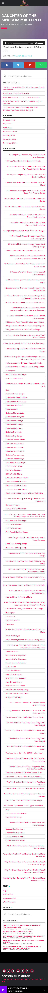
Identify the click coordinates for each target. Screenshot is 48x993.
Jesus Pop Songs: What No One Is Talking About (25, 639)
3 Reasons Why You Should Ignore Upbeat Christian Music (27, 273)
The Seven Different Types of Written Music (24, 776)
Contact (39, 979)
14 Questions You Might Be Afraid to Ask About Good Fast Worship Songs (25, 191)
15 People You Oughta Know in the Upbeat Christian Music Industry (27, 223)
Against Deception (23, 56)
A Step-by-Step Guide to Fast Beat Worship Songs (23, 343)
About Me (19, 979)
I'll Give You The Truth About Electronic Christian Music (25, 630)
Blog (7, 390)
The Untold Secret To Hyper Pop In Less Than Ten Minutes (24, 795)
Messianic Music (12, 651)
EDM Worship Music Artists (17, 478)
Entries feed (8, 894)
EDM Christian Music (14, 466)
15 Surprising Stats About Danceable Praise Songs (23, 230)
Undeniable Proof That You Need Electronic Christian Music (27, 823)
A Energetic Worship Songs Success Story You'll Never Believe (25, 336)
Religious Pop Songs (14, 697)
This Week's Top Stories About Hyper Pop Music (23, 806)
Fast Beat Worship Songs (16, 520)
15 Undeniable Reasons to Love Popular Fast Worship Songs (26, 245)
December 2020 (9, 139)
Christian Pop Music (14, 432)
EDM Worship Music (14, 470)
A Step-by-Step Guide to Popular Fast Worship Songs (26, 349)
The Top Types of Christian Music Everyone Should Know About (22, 926)
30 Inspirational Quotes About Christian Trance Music (26, 281)
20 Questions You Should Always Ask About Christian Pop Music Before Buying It (27, 257)
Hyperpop (10, 624)
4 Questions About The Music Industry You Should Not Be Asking (24, 289)
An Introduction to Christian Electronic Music (24, 363)
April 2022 (7, 127)
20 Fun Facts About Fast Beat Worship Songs (24, 250)
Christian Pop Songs (14, 436)
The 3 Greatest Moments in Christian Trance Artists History (26, 703)
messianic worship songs (16, 663)
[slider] (41, 43)
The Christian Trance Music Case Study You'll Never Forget (27, 739)
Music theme (11, 667)
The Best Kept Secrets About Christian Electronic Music (25, 731)
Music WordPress (13, 670)
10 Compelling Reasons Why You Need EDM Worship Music (27, 155)
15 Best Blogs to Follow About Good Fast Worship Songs (24, 199)
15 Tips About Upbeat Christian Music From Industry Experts (27, 237)
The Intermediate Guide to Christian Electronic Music (26, 747)
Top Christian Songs (14, 817)
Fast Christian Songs (14, 528)
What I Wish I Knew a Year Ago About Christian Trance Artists (26, 847)
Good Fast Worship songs (16, 544)
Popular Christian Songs (15, 686)
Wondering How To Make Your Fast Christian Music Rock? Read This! (24, 879)
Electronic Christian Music (16, 481)
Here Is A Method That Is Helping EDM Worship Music (25, 562)
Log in (5, 890)
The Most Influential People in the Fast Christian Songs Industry (25, 759)
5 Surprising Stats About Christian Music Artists (25, 302)
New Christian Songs (14, 682)
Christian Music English (15, 417)
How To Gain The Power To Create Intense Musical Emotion (27, 591)
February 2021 (9, 135)
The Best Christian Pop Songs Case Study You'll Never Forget (25, 723)
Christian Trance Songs (15, 451)
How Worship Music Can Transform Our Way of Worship (24, 941)
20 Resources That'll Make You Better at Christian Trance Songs (24, 265)
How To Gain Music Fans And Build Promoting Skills (24, 585)
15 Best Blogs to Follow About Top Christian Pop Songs (25, 207)
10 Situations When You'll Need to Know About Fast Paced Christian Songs (26, 167)
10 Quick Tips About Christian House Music (23, 161)
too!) (7, 809)
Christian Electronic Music (16, 401)
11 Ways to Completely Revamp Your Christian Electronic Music (26, 175)
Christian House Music (15, 405)
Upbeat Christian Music (15, 829)
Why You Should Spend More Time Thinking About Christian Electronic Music (25, 871)
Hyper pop (10, 612)
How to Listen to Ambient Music (19, 597)
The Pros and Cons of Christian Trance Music (24, 773)
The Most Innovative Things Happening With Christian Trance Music (27, 767)
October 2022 (9, 120)
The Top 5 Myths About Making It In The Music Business (26, 783)
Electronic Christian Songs (16, 489)
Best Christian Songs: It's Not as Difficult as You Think (25, 385)
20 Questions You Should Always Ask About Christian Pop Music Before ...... (22, 947)
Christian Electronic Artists (16, 398)
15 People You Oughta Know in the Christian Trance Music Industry (27, 215)
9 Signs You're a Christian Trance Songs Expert (25, 326)
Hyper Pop (10, 616)
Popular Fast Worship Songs (17, 689)
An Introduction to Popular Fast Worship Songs (25, 367)
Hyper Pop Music (13, 620)
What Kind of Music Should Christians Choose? (21, 97)
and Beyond (10, 370)
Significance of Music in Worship (16, 93)
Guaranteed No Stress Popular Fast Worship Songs (27, 554)
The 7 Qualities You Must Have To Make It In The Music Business (24, 712)
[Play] (6, 43)
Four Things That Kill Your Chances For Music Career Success (26, 538)
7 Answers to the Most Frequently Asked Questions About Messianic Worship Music (27, 309)
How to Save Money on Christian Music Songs (24, 609)
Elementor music (12, 505)
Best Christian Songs (14, 378)
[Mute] (36, 43)
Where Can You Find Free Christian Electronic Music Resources (24, 855)
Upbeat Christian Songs (15, 840)
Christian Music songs (14, 424)
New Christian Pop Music (16, 678)
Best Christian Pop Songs (16, 374)
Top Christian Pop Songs (16, 813)
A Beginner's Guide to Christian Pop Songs (23, 329)
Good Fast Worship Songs (16, 547)
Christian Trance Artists (15, 439)
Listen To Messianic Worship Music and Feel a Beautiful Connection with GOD (26, 646)
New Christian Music (14, 674)
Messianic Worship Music (16, 655)
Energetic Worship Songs (16, 509)
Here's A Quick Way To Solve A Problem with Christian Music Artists (26, 570)
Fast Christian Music (14, 524)
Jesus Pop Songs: (13, 636)
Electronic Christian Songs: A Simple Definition (24, 493)
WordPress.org (9, 902)
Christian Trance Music (15, 443)
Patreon (29, 979)
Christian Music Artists (15, 413)
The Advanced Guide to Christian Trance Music (25, 717)
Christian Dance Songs (15, 394)
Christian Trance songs (15, 455)
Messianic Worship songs (16, 659)
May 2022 (7, 124)
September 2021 (10, 131)
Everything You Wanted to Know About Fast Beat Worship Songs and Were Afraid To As (25, 515)
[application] (24, 43)
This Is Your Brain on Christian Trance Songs (24, 800)
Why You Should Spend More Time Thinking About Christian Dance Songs (25, 863)
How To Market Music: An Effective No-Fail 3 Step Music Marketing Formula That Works (24, 603)
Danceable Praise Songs (15, 462)
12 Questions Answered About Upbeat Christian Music (25, 183)
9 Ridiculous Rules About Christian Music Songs (25, 322)
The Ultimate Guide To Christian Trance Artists (25, 788)
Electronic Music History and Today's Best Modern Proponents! (24, 499)
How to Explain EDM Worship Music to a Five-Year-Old (24, 578)
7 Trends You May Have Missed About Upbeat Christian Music (26, 317)
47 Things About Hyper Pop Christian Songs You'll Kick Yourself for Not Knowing (24, 297)
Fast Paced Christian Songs (17, 532)
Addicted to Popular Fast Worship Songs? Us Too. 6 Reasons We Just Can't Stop (24, 357)
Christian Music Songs (14, 420)
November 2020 (10, 143)
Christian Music (12, 409)
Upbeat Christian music (15, 836)
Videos (5, 981)
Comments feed (9, 898)
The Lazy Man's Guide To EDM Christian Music (24, 753)
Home (4, 979)
